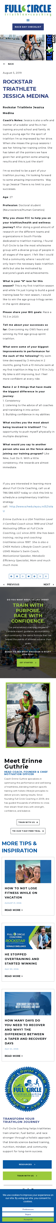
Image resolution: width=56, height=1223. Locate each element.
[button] (28, 20)
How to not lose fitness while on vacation (21, 893)
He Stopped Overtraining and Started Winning (22, 959)
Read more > (14, 910)
